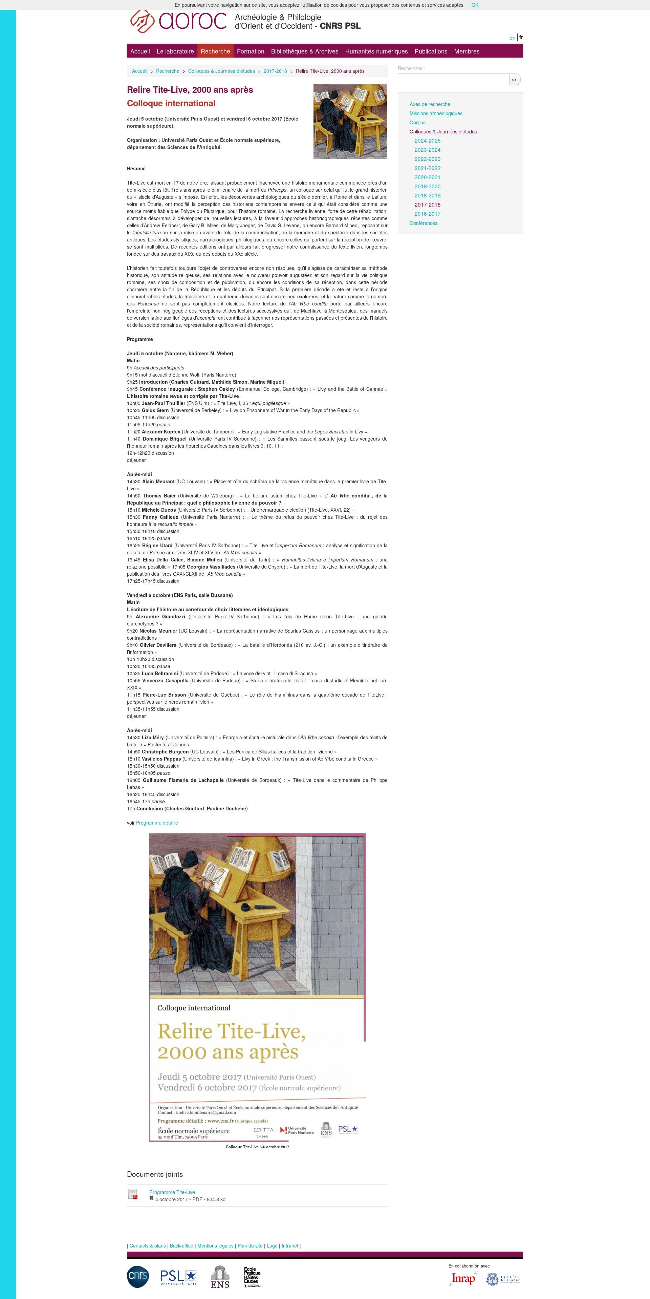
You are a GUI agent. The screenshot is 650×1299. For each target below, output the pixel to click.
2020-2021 (428, 176)
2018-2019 (428, 195)
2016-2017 (428, 213)
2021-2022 (428, 167)
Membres (467, 51)
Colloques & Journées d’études (221, 70)
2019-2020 (428, 186)
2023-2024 (428, 149)
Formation (250, 51)
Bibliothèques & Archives (305, 51)
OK (475, 4)
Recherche (215, 51)
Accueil (140, 51)
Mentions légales (215, 1245)
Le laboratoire (175, 51)
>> (514, 79)
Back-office (181, 1245)
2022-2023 (428, 158)
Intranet (290, 1245)
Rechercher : (412, 68)
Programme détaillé (157, 822)
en (513, 37)
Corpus (418, 122)
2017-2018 (275, 70)
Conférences (423, 222)
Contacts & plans (148, 1245)
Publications (431, 51)
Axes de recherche (430, 103)
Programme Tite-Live (172, 1191)
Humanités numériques (376, 51)
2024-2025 (428, 140)
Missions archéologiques (436, 112)
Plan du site (250, 1245)
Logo (272, 1245)
